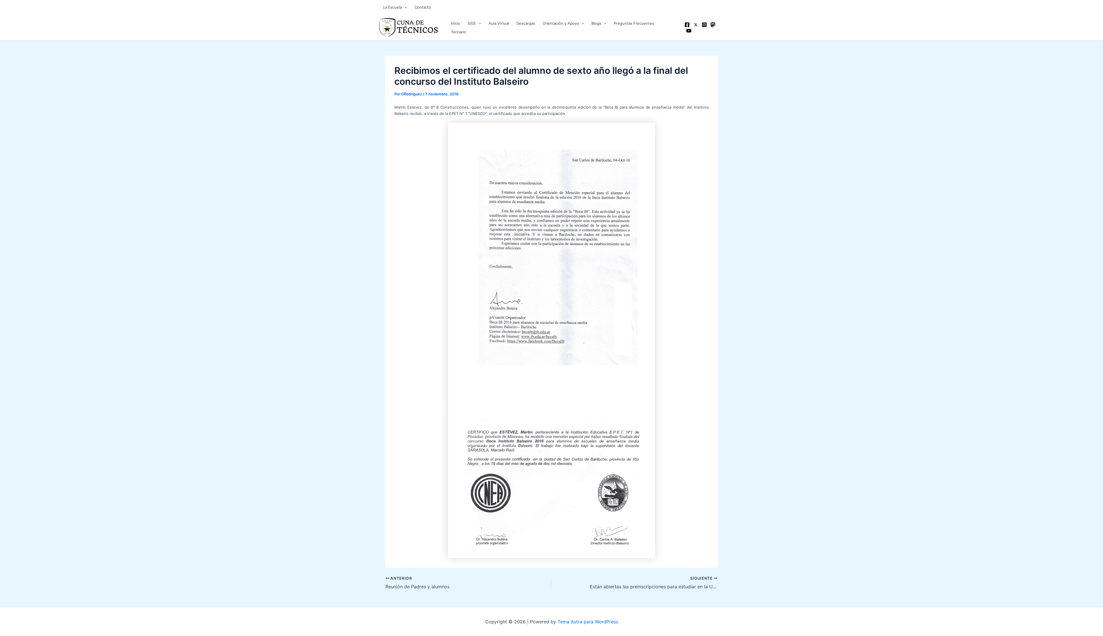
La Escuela (392, 7)
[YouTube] (688, 30)
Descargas (525, 23)
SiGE (472, 23)
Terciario (458, 32)
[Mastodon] (713, 24)
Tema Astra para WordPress (588, 622)
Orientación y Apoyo (561, 23)
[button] (404, 7)
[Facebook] (687, 24)
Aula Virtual (499, 23)
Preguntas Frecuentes (634, 23)
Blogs (596, 23)
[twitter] (695, 24)
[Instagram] (704, 24)
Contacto (422, 7)
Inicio (455, 23)
